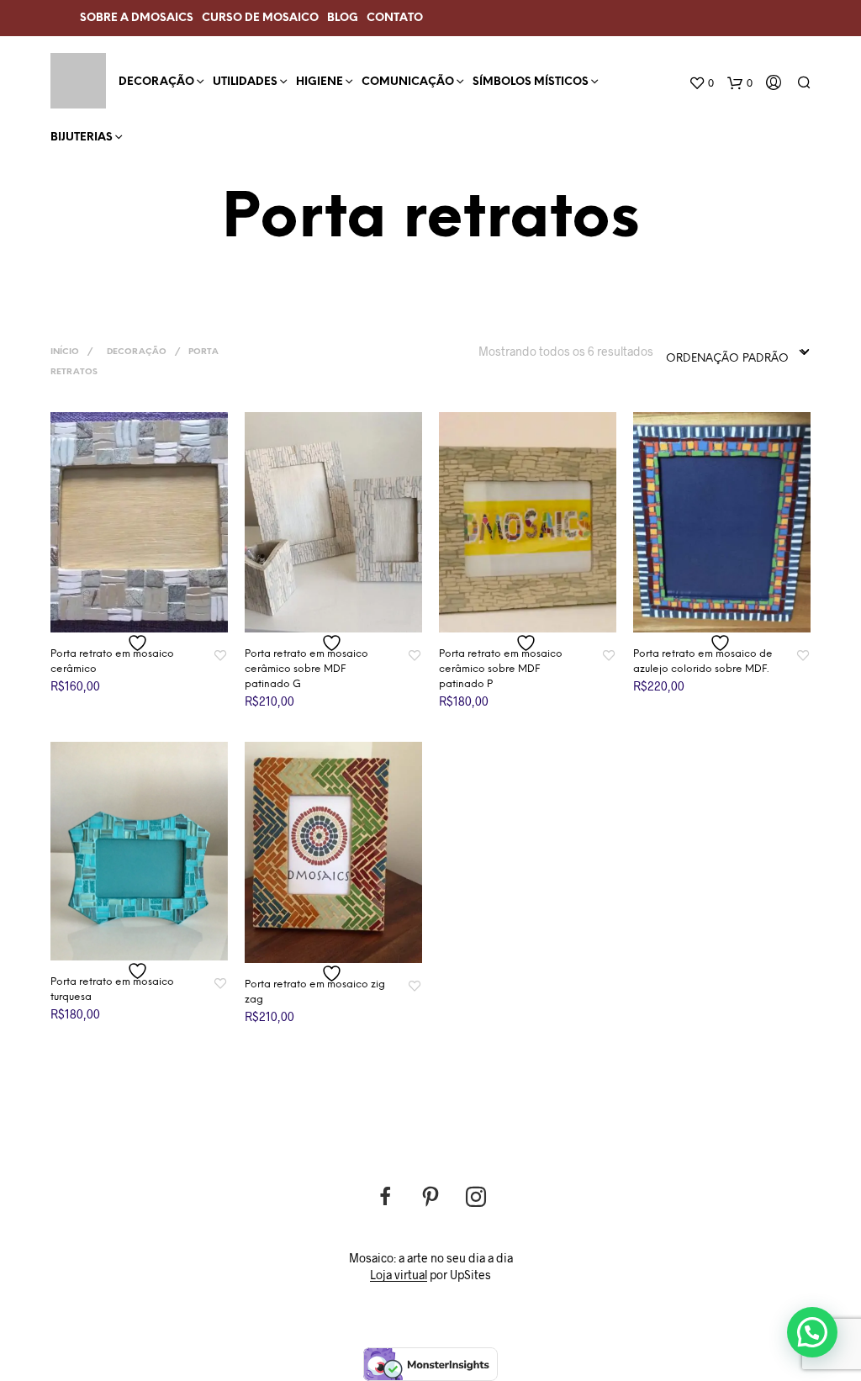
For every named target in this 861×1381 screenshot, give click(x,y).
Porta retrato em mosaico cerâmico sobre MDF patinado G (306, 669)
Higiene (319, 82)
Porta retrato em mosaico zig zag (315, 992)
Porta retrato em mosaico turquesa (112, 989)
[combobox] (738, 353)
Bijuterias (81, 137)
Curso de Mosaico (260, 18)
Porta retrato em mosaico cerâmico (112, 661)
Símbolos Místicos (531, 82)
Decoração (156, 82)
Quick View (149, 616)
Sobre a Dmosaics (136, 18)
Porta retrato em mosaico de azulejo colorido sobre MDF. (703, 661)
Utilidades (245, 82)
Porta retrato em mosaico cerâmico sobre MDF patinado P (501, 669)
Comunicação (408, 82)
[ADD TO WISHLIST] (139, 642)
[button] (812, 1332)
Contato (395, 18)
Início (64, 352)
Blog (342, 18)
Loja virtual (398, 1275)
